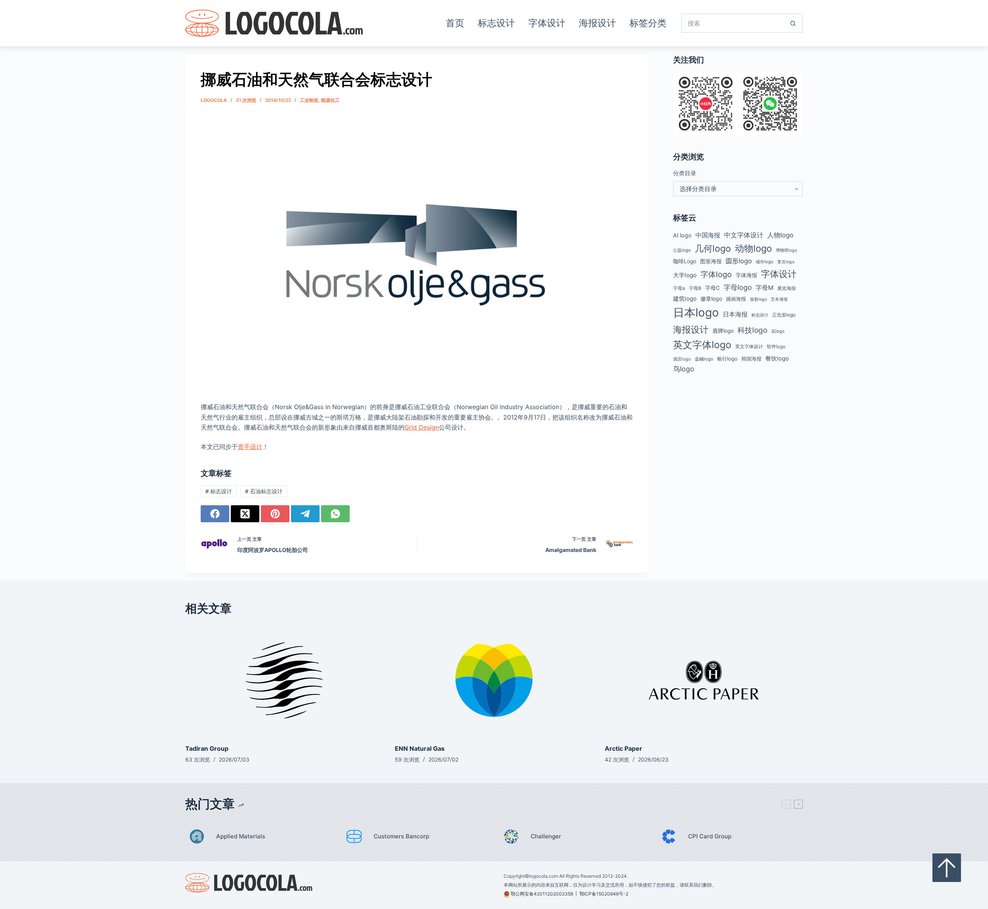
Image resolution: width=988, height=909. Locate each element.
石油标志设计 (264, 491)
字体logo (716, 274)
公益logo (682, 250)
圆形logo (739, 261)
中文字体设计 (743, 235)
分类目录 (684, 173)
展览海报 (786, 288)
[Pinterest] (275, 513)
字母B (695, 288)
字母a (679, 288)
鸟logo (683, 369)
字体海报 (746, 275)
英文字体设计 (749, 346)
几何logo (713, 248)
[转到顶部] (946, 867)
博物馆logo (786, 250)
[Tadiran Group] (284, 680)
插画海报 (736, 299)
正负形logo (783, 315)
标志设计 (496, 23)
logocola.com (543, 876)
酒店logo (682, 359)
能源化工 (330, 100)
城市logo (764, 261)
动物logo (753, 248)
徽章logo (711, 298)
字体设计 (546, 23)
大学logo (685, 275)
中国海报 (707, 235)
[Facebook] (215, 513)
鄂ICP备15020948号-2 (603, 894)
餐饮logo (777, 358)
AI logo (682, 235)
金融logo (704, 359)
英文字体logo (702, 344)
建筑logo (685, 298)
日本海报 (735, 314)
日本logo (696, 312)
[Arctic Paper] (704, 680)
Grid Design (421, 427)
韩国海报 (751, 358)
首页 (455, 23)
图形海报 (711, 261)
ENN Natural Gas (420, 748)
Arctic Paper (623, 748)
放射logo (758, 299)
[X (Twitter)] (245, 513)
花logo (778, 331)
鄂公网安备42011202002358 (542, 894)
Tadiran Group (206, 748)
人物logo (780, 235)
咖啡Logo (684, 261)
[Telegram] (305, 513)
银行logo (727, 358)
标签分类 (648, 23)
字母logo (738, 287)
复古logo (785, 261)
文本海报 (779, 299)
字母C (712, 288)
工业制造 (309, 100)
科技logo (752, 330)
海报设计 (597, 23)
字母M (764, 287)
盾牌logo (723, 331)
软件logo (776, 346)
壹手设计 (250, 446)
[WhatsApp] (335, 513)
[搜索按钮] (793, 23)
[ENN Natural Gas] (494, 680)
